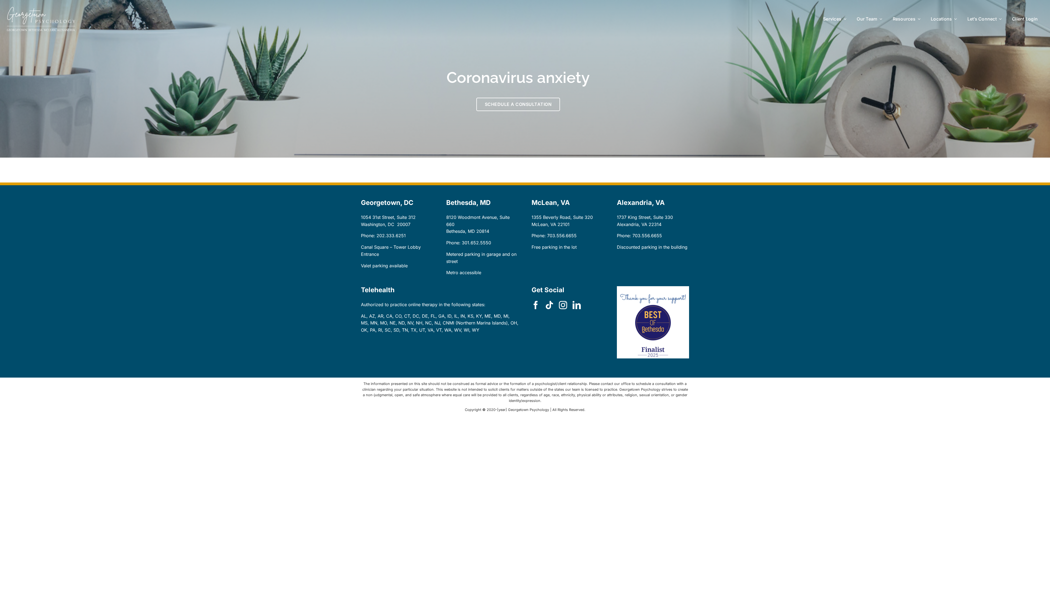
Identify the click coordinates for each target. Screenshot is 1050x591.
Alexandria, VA (632, 224)
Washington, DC (377, 224)
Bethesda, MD (460, 231)
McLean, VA (544, 224)
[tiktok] (549, 305)
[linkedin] (577, 305)
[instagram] (563, 305)
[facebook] (536, 305)
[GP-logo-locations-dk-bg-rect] (41, 9)
